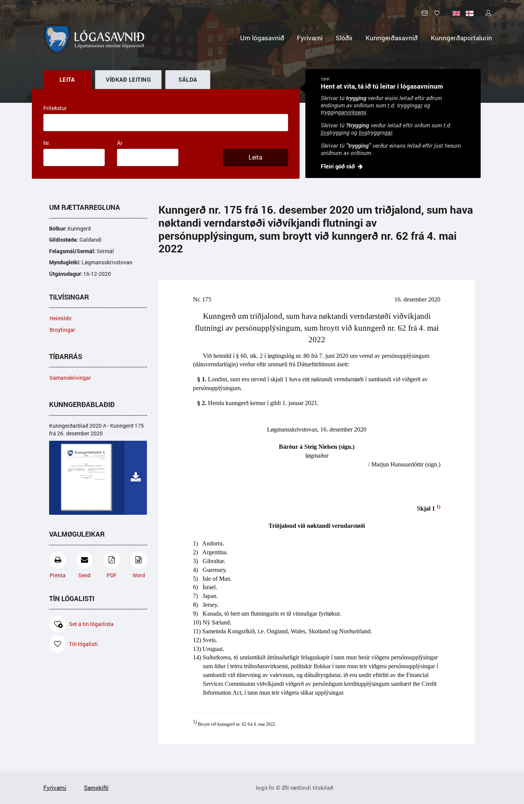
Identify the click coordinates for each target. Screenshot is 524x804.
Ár (119, 143)
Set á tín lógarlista (91, 624)
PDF (112, 575)
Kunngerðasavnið (392, 37)
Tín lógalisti (83, 643)
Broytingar (62, 329)
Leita (255, 157)
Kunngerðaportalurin (461, 37)
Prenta (57, 575)
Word (138, 575)
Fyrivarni (310, 37)
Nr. (46, 143)
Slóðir (344, 37)
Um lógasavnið (262, 37)
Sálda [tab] (188, 79)
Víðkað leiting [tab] (128, 79)
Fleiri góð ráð (338, 166)
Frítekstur (55, 108)
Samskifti (96, 787)
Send (84, 575)
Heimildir (60, 318)
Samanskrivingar (70, 377)
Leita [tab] (67, 79)
